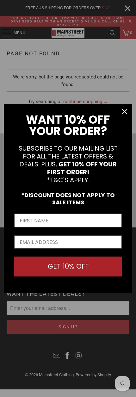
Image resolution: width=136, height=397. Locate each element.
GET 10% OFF (68, 266)
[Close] (124, 111)
